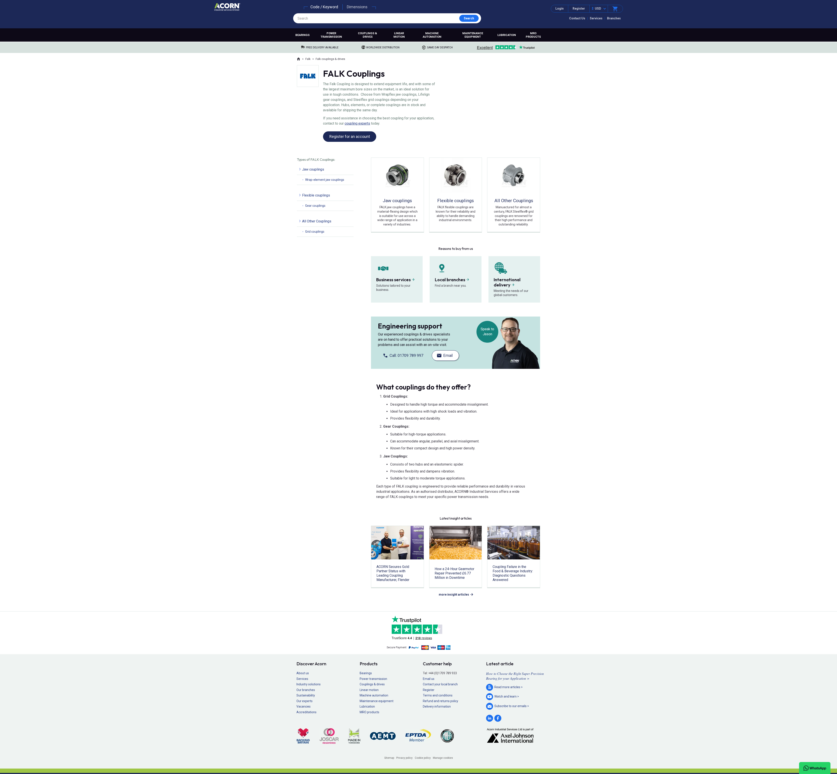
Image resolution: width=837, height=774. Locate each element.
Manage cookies (443, 757)
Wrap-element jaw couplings (324, 179)
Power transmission (331, 35)
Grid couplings (314, 231)
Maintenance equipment (472, 35)
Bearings (302, 35)
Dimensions (357, 7)
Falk (308, 59)
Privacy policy (404, 757)
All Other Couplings (316, 221)
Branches (614, 18)
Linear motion (399, 35)
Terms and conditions (438, 695)
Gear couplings (315, 205)
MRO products (533, 35)
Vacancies (303, 706)
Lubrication (506, 35)
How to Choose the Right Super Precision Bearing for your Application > (515, 676)
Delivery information (437, 706)
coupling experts (357, 123)
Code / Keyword (324, 7)
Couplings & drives (367, 35)
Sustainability (305, 695)
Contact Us (577, 18)
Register (579, 8)
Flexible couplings (316, 195)
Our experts (304, 701)
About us (302, 673)
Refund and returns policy (440, 701)
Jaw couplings (313, 169)
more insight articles (454, 594)
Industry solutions (308, 684)
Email (448, 355)
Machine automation (432, 35)
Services (596, 18)
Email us (428, 679)
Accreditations (306, 712)
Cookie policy (423, 757)
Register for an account (349, 136)
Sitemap (389, 757)
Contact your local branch (440, 684)
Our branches (305, 690)
